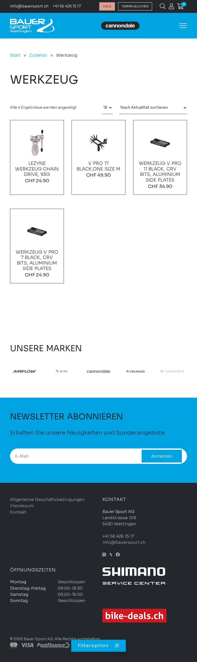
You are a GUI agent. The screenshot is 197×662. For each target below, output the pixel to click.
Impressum (22, 505)
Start (15, 55)
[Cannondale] (98, 371)
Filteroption (94, 645)
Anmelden (161, 456)
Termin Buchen (135, 6)
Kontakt (18, 512)
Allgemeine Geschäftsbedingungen (47, 499)
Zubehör (38, 55)
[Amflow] (24, 371)
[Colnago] (135, 371)
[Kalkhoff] (172, 371)
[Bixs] (61, 371)
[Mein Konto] (171, 7)
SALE (107, 6)
